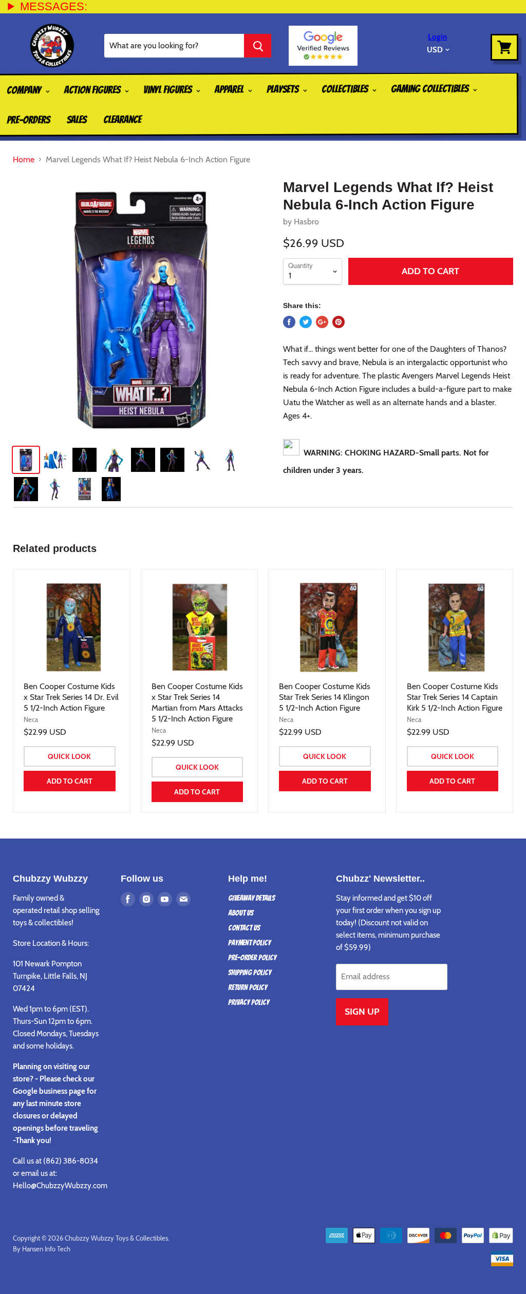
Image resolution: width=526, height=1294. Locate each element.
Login (437, 37)
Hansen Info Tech (46, 1249)
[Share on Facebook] (289, 322)
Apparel (230, 89)
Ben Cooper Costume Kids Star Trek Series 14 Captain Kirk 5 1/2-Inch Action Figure (454, 697)
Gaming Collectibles (431, 88)
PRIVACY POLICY (248, 1002)
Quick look (69, 756)
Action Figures (93, 90)
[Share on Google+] (322, 322)
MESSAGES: (53, 6)
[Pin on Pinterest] (338, 322)
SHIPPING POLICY (249, 972)
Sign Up (362, 1011)
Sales (76, 119)
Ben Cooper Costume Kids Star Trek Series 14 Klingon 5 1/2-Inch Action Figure (324, 697)
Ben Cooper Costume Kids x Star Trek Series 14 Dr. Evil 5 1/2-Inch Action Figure (71, 697)
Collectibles (346, 88)
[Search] (257, 46)
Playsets (283, 88)
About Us (240, 913)
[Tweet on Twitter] (305, 322)
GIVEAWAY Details (251, 898)
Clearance (122, 119)
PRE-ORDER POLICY (252, 958)
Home (23, 159)
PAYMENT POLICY (249, 943)
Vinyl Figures (168, 89)
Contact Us (244, 928)
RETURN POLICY (247, 987)
